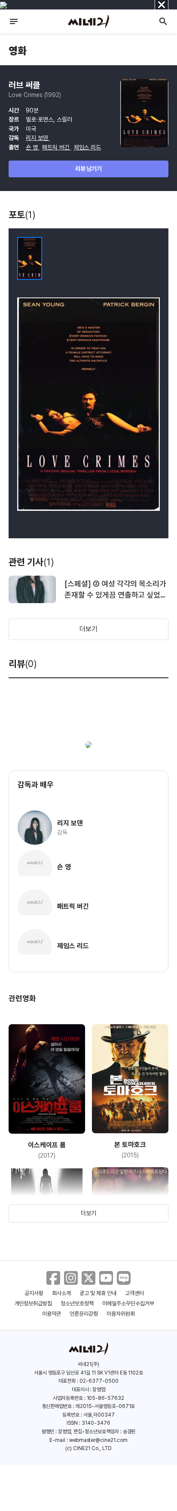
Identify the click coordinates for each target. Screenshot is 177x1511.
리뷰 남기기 (88, 168)
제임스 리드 (87, 147)
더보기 (88, 629)
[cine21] (88, 21)
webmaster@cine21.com (98, 1440)
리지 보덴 (38, 137)
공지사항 (33, 1293)
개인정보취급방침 (33, 1303)
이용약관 (51, 1314)
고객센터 (134, 1293)
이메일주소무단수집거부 (128, 1303)
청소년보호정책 (77, 1303)
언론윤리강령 (84, 1314)
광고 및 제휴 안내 (97, 1293)
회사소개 (61, 1293)
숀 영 (33, 147)
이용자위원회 (121, 1314)
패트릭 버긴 (56, 147)
